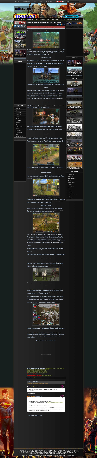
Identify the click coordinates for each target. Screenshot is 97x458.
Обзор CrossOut (74, 85)
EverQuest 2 (70, 184)
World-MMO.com (22, 450)
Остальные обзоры (74, 96)
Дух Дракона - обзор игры (74, 152)
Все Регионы (30, 19)
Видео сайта (55, 19)
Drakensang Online (71, 182)
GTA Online (70, 188)
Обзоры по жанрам (40, 19)
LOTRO (69, 190)
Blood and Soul (18, 114)
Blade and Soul (70, 176)
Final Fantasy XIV (71, 186)
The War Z (17, 128)
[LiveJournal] (64, 24)
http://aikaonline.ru (44, 373)
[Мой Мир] (63, 24)
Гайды (48, 19)
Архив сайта (49, 1)
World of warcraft (19, 132)
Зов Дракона (70, 196)
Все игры (63, 19)
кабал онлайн (70, 198)
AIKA (34, 377)
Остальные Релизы (74, 75)
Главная (17, 1)
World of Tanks (18, 130)
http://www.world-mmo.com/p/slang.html (55, 402)
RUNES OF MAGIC (19, 126)
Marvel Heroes (70, 192)
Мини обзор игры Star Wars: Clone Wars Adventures (38, 369)
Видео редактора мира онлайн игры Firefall (36, 370)
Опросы (77, 19)
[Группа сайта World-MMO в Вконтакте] (22, 26)
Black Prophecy (18, 112)
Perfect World (18, 122)
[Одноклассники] (61, 24)
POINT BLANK (18, 120)
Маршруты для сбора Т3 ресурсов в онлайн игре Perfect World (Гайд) (74, 168)
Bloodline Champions (71, 178)
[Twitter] (60, 24)
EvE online (17, 116)
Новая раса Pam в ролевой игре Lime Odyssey (37, 371)
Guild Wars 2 (18, 118)
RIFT (16, 124)
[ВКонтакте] (59, 24)
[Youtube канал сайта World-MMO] (20, 22)
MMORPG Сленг (38, 1)
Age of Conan (18, 108)
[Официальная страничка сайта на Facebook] (15, 26)
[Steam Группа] (25, 26)
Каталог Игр (70, 19)
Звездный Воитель (19, 136)
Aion (16, 110)
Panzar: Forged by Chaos (72, 194)
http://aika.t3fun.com (47, 375)
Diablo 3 (69, 180)
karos (17, 134)
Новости (23, 19)
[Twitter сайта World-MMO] (18, 26)
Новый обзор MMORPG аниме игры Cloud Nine (37, 372)
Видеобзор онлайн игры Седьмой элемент (54, 368)
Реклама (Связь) (26, 1)
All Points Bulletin (71, 174)
